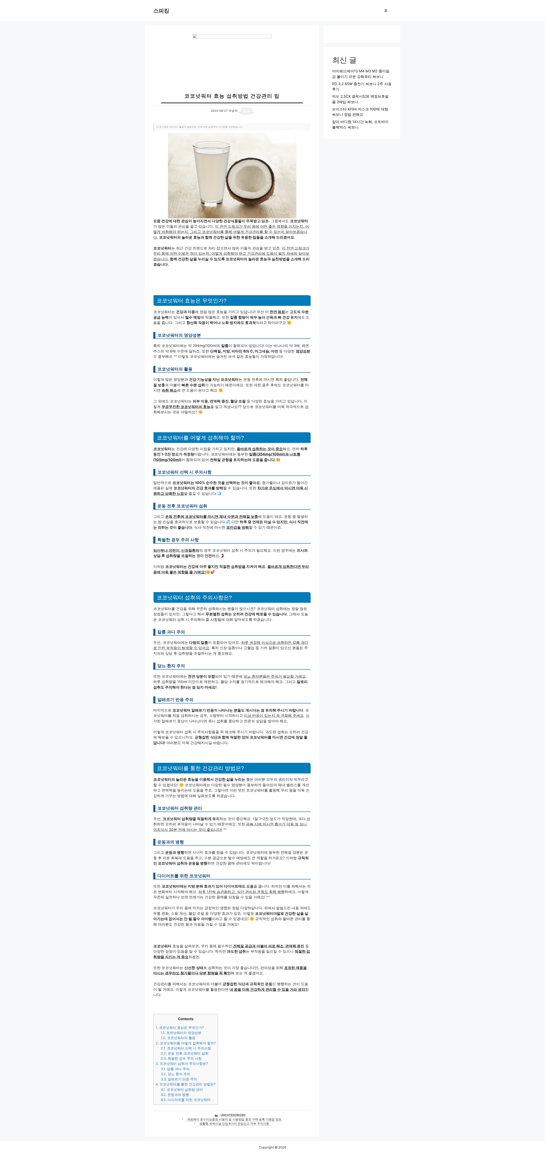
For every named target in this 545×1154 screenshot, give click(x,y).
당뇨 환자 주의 (175, 1074)
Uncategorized (233, 1115)
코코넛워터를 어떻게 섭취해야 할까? (186, 1043)
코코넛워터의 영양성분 (181, 1033)
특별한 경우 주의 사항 (181, 1058)
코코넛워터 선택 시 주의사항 (186, 1048)
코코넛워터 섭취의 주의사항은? (182, 1063)
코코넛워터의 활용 (178, 1038)
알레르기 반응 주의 (179, 1079)
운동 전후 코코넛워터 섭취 (184, 1053)
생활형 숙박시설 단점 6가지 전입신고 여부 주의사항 (234, 1123)
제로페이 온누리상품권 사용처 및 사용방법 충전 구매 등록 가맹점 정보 (234, 1119)
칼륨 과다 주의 (175, 1069)
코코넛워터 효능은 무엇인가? (180, 1027)
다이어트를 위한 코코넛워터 (186, 1100)
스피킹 (161, 10)
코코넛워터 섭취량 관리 (182, 1089)
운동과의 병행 (175, 1094)
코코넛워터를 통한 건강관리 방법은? (185, 1084)
